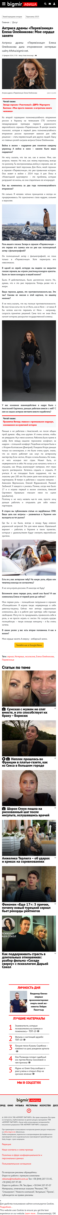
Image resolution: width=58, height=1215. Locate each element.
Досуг (15, 22)
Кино (10, 1105)
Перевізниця (8, 659)
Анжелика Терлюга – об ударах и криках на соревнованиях (26, 860)
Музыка (19, 1105)
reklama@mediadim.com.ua (15, 1178)
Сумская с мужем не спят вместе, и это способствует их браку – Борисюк (24, 712)
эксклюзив (30, 656)
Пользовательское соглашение (16, 1163)
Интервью (19, 656)
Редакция (6, 1144)
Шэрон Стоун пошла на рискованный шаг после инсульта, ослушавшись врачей (25, 811)
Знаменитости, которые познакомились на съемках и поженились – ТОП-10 (28, 1028)
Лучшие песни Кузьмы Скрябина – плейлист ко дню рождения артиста (32, 1047)
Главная (5, 22)
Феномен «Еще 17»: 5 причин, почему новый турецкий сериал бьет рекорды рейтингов (26, 907)
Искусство (45, 1105)
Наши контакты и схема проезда (17, 1149)
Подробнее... (6, 1207)
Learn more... (31, 1213)
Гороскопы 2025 (32, 17)
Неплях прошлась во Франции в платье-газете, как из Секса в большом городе (25, 762)
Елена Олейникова (45, 656)
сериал (10, 656)
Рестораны (31, 1105)
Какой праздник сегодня (12, 17)
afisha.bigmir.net (9, 1132)
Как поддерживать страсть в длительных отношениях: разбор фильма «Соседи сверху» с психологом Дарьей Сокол (25, 960)
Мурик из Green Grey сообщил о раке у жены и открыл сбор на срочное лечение (30, 1071)
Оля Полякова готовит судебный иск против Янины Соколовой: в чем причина (30, 1060)
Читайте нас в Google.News (29, 645)
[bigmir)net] (15, 4)
